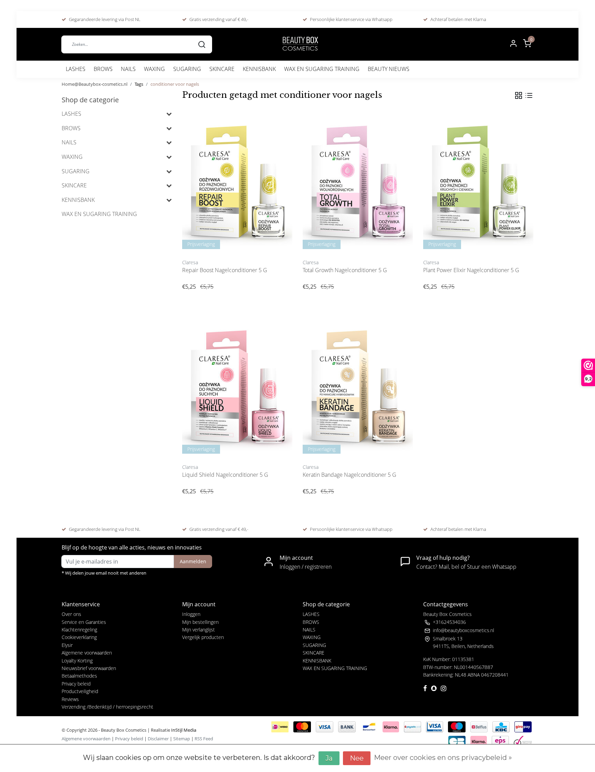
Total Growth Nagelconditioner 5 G (345, 270)
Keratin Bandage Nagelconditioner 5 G (349, 474)
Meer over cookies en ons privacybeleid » (443, 757)
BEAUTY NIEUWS (388, 69)
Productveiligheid (80, 691)
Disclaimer (158, 738)
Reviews (70, 699)
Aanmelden (193, 561)
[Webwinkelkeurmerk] (522, 741)
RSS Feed (204, 738)
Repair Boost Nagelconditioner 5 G (224, 270)
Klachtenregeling (79, 629)
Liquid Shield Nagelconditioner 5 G (225, 474)
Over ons (71, 614)
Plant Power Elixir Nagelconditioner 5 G (471, 270)
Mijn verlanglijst (198, 629)
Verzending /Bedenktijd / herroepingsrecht (107, 706)
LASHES (75, 69)
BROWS (103, 69)
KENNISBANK (259, 69)
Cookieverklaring (79, 637)
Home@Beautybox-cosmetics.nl (94, 84)
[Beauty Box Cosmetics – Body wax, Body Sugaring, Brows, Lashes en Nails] (300, 44)
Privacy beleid (76, 683)
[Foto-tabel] (518, 95)
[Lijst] (528, 95)
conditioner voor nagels (174, 84)
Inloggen (191, 614)
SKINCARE (221, 69)
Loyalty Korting (77, 660)
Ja (329, 758)
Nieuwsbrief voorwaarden (89, 668)
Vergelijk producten (203, 637)
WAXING (154, 69)
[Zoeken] (202, 44)
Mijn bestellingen (200, 622)
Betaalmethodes (79, 675)
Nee (357, 758)
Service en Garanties (84, 622)
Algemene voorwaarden (87, 652)
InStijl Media (183, 730)
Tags (139, 84)
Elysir (67, 645)
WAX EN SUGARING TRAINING (321, 69)
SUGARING (187, 69)
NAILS (128, 69)
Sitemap (181, 738)
